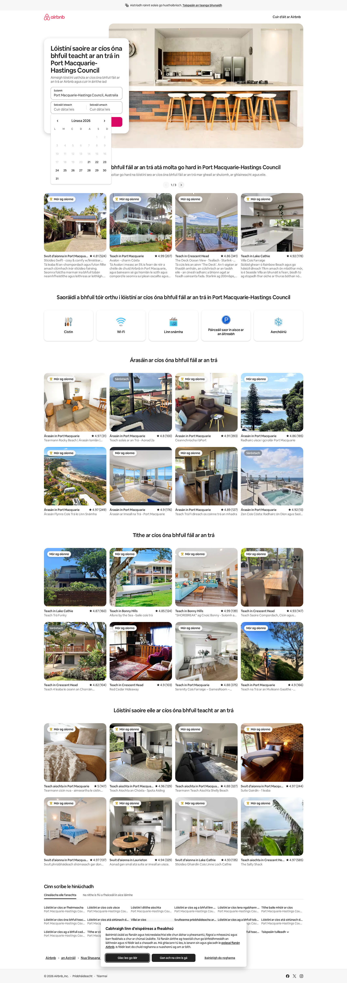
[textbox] (68, 109)
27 (80, 170)
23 (104, 162)
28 (89, 170)
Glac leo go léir (127, 958)
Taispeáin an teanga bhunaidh (202, 5)
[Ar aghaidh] (181, 185)
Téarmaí (101, 976)
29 (96, 170)
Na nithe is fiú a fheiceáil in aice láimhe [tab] (108, 895)
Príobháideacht (83, 976)
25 (65, 170)
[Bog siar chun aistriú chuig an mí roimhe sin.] (58, 121)
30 (104, 170)
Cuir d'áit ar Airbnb (287, 17)
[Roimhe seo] (166, 185)
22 (96, 162)
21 (89, 162)
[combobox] (86, 95)
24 (57, 170)
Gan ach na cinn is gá (173, 958)
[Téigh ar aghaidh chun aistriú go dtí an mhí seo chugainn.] (104, 121)
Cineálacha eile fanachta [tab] (60, 895)
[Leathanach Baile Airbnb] (54, 17)
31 (57, 178)
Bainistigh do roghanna (219, 958)
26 (73, 170)
